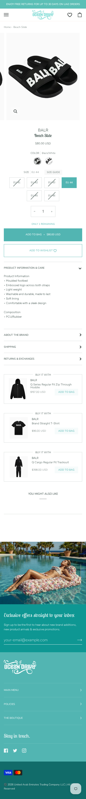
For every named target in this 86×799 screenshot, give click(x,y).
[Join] (76, 640)
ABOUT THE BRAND (16, 335)
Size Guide (53, 172)
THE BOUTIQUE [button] (13, 718)
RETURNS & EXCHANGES (19, 359)
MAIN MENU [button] (11, 690)
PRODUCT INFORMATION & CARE (24, 268)
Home (7, 27)
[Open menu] (8, 15)
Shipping (10, 347)
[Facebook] (6, 750)
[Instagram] (24, 750)
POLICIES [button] (9, 704)
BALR (43, 130)
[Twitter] (15, 750)
